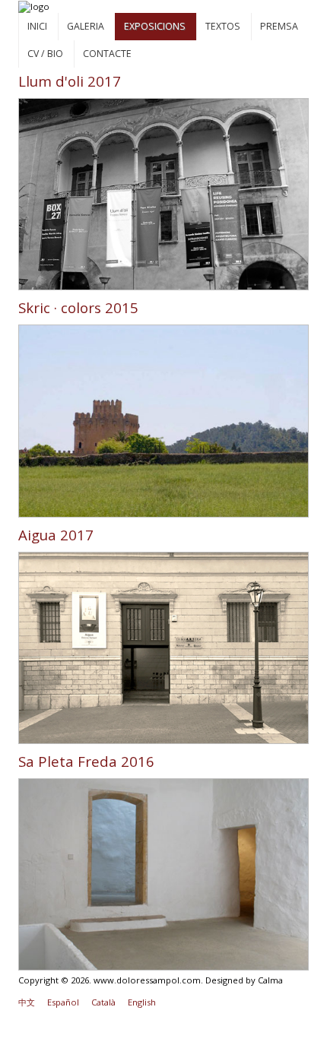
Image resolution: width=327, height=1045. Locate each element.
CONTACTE (107, 53)
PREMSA (279, 26)
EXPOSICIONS (155, 26)
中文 (26, 1002)
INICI (37, 26)
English (142, 1002)
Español (63, 1002)
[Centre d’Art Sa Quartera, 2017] (164, 646)
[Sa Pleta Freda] (164, 873)
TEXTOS (222, 26)
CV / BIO (45, 53)
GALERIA (85, 26)
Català (103, 1002)
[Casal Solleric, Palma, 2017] (164, 193)
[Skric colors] (164, 420)
